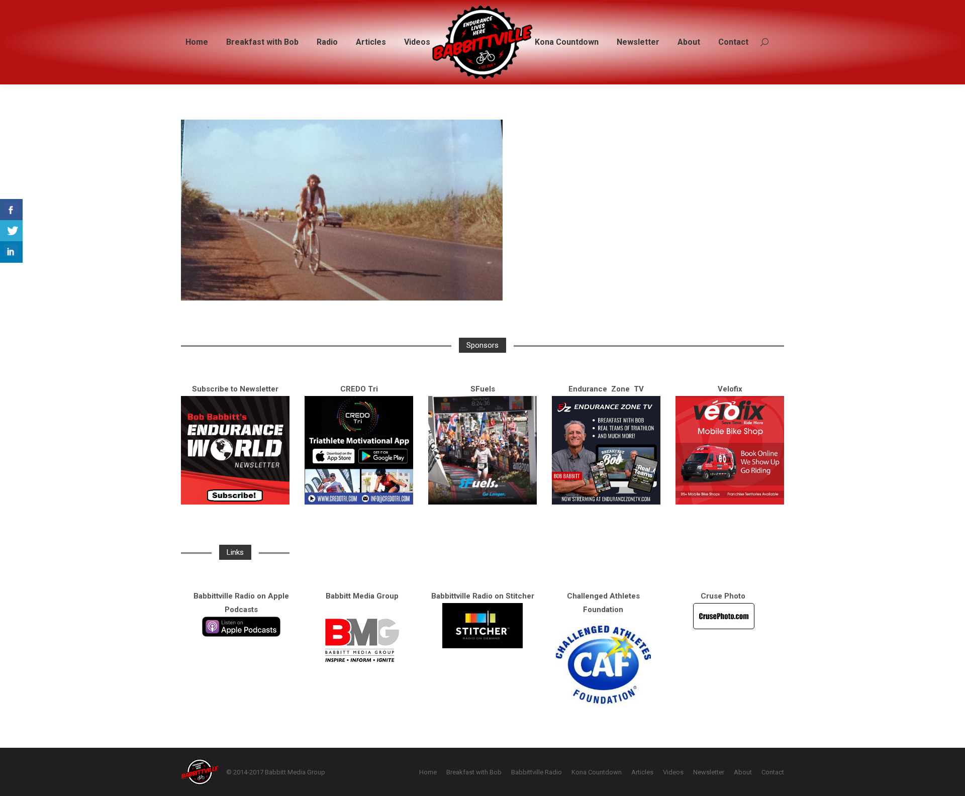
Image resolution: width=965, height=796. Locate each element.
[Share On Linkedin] (11, 252)
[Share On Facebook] (11, 210)
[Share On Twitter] (11, 231)
